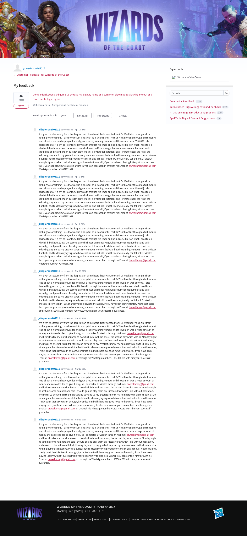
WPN (78, 511)
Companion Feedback (64, 105)
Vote (21, 106)
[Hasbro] (219, 513)
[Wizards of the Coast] (29, 513)
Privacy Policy (101, 520)
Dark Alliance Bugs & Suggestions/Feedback (195, 107)
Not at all (84, 116)
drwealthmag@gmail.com (142, 165)
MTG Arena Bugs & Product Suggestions (193, 112)
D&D (70, 511)
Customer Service (66, 520)
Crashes (83, 105)
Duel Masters (94, 511)
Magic (61, 511)
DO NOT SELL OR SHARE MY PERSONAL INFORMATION (165, 520)
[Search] (226, 92)
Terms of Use (84, 520)
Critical (125, 116)
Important (104, 116)
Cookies (135, 520)
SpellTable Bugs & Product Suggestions (193, 118)
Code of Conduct (120, 520)
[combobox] (197, 92)
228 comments (41, 105)
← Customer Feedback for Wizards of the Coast (41, 74)
